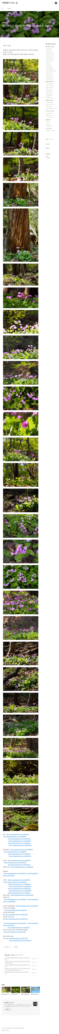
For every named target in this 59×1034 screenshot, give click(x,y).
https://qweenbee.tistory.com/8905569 (15, 899)
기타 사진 (49, 128)
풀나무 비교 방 (50, 104)
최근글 (47, 139)
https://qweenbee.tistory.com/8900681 (22, 867)
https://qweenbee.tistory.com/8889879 (21, 849)
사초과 (48, 64)
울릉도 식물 (49, 87)
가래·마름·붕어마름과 (51, 71)
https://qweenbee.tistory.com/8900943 (19, 841)
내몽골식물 (49, 95)
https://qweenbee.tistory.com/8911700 (15, 923)
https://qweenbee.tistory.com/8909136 (16, 910)
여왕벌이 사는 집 (9, 3)
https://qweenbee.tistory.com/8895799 (19, 854)
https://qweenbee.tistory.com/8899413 (20, 856)
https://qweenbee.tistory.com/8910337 (19, 865)
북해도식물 (49, 91)
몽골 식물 (49, 89)
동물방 (48, 119)
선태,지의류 (49, 67)
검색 (52, 3)
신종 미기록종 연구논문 (51, 108)
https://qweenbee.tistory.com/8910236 (19, 843)
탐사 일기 (49, 113)
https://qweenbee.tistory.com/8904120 (15, 873)
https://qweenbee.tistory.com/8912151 (19, 927)
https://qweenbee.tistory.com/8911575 (20, 940)
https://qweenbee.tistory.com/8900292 (20, 886)
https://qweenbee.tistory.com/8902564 (19, 888)
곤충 (48, 124)
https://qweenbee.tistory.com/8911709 (15, 932)
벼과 (48, 62)
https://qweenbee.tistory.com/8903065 (22, 895)
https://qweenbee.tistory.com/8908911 (19, 893)
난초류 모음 (49, 77)
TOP (56, 1029)
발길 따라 (49, 115)
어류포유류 (49, 126)
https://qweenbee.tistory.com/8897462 (19, 839)
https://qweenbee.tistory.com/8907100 (15, 862)
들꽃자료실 (7, 955)
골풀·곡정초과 (50, 58)
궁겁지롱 (49, 106)
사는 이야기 (49, 117)
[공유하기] (9, 947)
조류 (48, 122)
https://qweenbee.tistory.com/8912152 (27, 906)
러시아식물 (49, 97)
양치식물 (49, 73)
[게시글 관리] (11, 947)
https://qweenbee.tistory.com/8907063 (19, 860)
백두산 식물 (49, 83)
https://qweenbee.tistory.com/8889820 (14, 836)
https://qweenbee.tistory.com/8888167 (15, 852)
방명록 (9, 8)
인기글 (51, 139)
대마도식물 (49, 93)
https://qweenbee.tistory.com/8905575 (20, 890)
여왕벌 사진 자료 (50, 130)
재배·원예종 (49, 79)
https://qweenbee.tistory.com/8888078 (19, 884)
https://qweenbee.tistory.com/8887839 (15, 882)
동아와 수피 (49, 56)
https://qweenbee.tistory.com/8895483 (20, 845)
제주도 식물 (50, 85)
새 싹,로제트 (50, 52)
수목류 (49, 50)
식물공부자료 (49, 102)
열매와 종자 (49, 54)
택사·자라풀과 (50, 69)
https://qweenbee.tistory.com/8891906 (19, 880)
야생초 (12, 955)
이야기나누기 (50, 111)
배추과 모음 (49, 60)
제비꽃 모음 (49, 75)
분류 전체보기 (50, 44)
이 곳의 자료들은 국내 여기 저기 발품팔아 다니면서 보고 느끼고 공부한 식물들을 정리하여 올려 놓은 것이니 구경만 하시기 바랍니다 (18, 1005)
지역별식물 (50, 81)
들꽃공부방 (49, 100)
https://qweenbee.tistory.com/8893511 (18, 834)
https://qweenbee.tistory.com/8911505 (16, 914)
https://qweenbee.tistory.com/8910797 (16, 938)
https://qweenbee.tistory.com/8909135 (16, 919)
